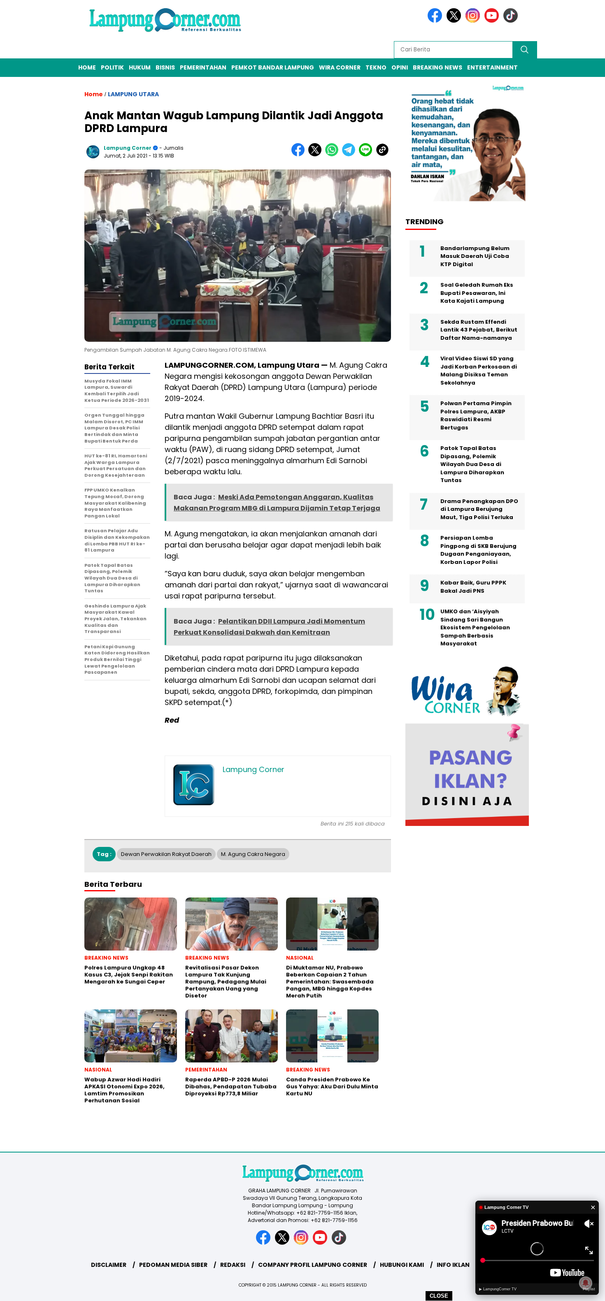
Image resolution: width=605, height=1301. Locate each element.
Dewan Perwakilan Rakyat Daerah (166, 854)
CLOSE (439, 1296)
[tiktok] (512, 21)
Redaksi (232, 1265)
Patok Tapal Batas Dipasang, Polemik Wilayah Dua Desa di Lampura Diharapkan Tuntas (472, 464)
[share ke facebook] (299, 154)
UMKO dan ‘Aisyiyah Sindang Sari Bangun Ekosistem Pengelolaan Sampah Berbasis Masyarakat (475, 627)
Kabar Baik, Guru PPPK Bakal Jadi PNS (473, 587)
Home (87, 67)
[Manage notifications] (585, 1282)
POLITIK (112, 67)
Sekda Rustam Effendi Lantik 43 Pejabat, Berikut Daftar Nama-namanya (478, 329)
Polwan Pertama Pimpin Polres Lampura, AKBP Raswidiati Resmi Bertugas (476, 415)
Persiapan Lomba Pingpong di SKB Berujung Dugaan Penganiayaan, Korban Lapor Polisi (478, 550)
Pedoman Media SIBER (173, 1265)
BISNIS (165, 67)
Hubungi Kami (402, 1265)
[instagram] (474, 21)
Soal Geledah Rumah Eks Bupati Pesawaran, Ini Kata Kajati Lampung (476, 293)
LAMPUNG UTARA (133, 94)
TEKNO (375, 67)
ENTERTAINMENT (492, 67)
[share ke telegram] (350, 154)
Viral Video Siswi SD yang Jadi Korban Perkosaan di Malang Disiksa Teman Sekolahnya (478, 371)
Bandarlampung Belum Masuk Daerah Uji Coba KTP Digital (475, 256)
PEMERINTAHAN (203, 67)
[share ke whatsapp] (333, 154)
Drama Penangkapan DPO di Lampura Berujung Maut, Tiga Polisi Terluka (479, 509)
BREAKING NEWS (437, 67)
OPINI (399, 67)
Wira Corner (340, 67)
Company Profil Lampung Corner (312, 1265)
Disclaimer (108, 1265)
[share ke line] (367, 154)
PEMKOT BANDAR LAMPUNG (272, 67)
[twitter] (455, 21)
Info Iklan (453, 1265)
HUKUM (140, 67)
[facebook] (436, 21)
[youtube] (493, 21)
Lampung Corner (127, 147)
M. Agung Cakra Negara (253, 854)
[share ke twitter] (316, 154)
